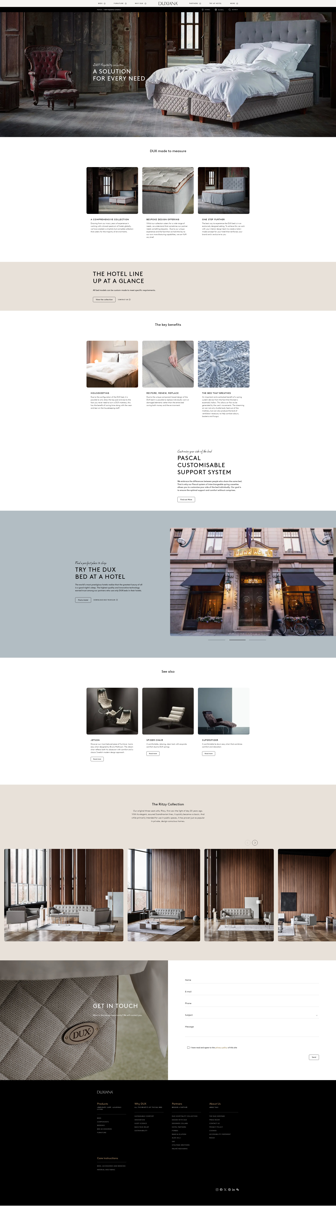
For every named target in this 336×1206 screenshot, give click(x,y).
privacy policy (221, 1048)
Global (221, 10)
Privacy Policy (216, 1127)
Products (102, 1103)
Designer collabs (180, 1123)
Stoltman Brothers (181, 1145)
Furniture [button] (119, 3)
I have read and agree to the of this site (213, 1048)
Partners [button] (193, 3)
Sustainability (141, 1131)
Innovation (140, 1120)
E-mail (188, 991)
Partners (99, 9)
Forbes (175, 1131)
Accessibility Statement (220, 1134)
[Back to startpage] (168, 3)
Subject (189, 1015)
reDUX (212, 1138)
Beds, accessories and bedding (111, 1166)
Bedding (101, 1125)
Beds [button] (100, 3)
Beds (99, 1118)
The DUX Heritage (217, 1116)
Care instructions (107, 1158)
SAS (173, 1141)
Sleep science (141, 1123)
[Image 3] (257, 640)
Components (103, 1122)
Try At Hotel (215, 3)
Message (189, 1026)
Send (314, 1057)
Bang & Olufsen (179, 1134)
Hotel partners (179, 1127)
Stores (207, 9)
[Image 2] (237, 640)
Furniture (101, 1132)
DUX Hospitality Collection (112, 9)
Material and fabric (106, 1170)
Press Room (214, 1120)
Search (235, 9)
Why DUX (140, 1103)
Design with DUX (179, 1120)
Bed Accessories (104, 1129)
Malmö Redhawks (180, 1149)
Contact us (214, 1123)
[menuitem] (105, 3)
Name (188, 980)
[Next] (255, 842)
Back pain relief (142, 1127)
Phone (188, 1003)
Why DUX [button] (139, 3)
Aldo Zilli (176, 1138)
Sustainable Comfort (144, 1116)
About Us (215, 1103)
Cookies (213, 1131)
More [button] (232, 3)
